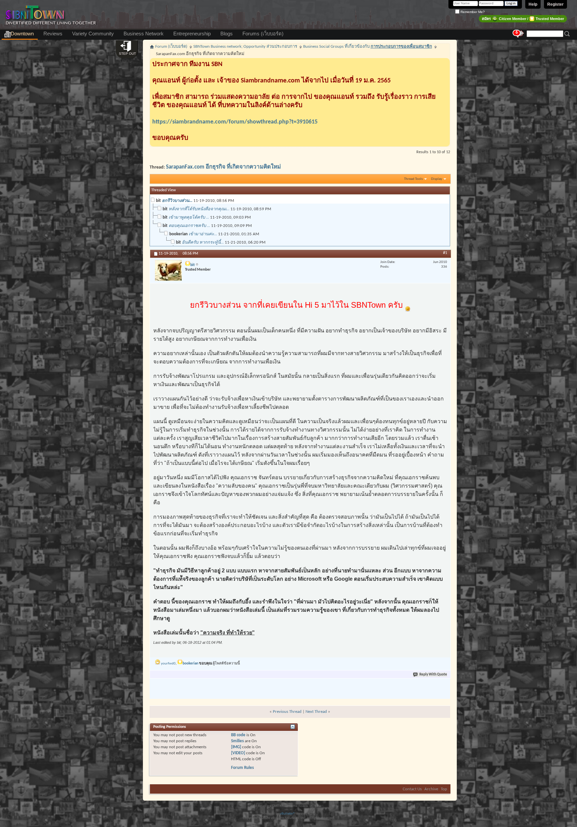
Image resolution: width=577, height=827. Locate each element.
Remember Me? (472, 12)
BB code (238, 735)
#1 (445, 253)
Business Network (144, 33)
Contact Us (412, 789)
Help (533, 4)
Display (436, 179)
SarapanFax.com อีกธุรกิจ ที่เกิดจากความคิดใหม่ (223, 167)
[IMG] (236, 747)
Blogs (226, 33)
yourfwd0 (168, 663)
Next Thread (316, 712)
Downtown (22, 33)
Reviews (52, 33)
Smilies (237, 741)
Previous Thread (287, 712)
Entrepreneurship (192, 33)
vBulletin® (287, 814)
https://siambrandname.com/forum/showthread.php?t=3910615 (235, 122)
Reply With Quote (433, 674)
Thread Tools (413, 179)
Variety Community (93, 33)
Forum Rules (242, 768)
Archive (431, 789)
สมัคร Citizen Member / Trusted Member (523, 19)
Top (444, 789)
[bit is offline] (168, 270)
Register (555, 4)
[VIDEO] (238, 753)
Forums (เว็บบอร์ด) (262, 33)
